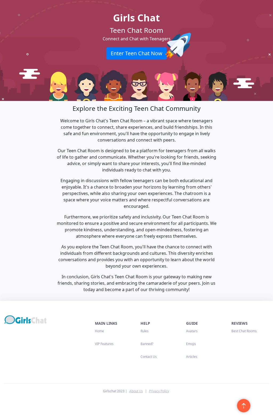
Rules (144, 331)
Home (99, 331)
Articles (191, 356)
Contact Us (148, 356)
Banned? (146, 344)
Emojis (191, 344)
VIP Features (104, 344)
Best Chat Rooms (244, 331)
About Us (136, 391)
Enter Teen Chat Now (136, 53)
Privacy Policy (159, 391)
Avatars (192, 331)
